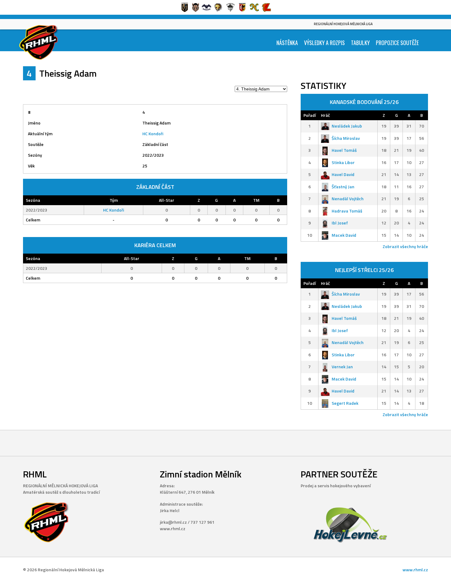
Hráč (325, 115)
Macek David (344, 235)
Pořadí (309, 115)
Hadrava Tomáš (347, 211)
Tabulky (360, 43)
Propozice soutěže (397, 43)
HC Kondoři (152, 133)
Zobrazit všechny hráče (405, 246)
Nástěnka (287, 43)
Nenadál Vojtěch (348, 198)
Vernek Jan (342, 366)
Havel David (343, 174)
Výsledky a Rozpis (324, 43)
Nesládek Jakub (347, 126)
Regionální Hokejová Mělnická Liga (343, 23)
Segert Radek (345, 403)
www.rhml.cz (415, 569)
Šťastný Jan (343, 186)
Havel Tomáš (344, 150)
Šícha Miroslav (346, 138)
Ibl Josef (340, 223)
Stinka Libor (343, 162)
